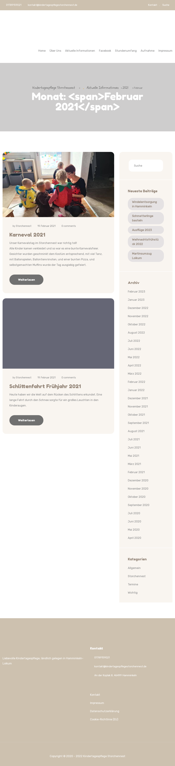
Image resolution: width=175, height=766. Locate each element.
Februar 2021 (136, 472)
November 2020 (138, 488)
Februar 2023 (136, 291)
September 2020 (138, 505)
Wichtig (133, 592)
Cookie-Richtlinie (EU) (104, 719)
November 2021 (138, 406)
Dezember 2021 (138, 398)
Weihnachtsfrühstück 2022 (145, 242)
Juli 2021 (134, 439)
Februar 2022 (136, 382)
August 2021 (136, 431)
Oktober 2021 (136, 414)
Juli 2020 (134, 513)
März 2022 (135, 373)
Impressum (165, 50)
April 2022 (134, 365)
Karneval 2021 (27, 235)
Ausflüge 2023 (142, 230)
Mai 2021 (133, 455)
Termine (133, 584)
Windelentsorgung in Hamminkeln (144, 204)
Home (42, 50)
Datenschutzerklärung (104, 711)
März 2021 (134, 464)
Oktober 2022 (136, 324)
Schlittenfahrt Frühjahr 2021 (45, 386)
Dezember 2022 (138, 308)
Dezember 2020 (138, 480)
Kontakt (152, 5)
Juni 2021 (134, 447)
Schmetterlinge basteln (142, 218)
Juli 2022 (134, 340)
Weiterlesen (26, 279)
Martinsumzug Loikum (142, 256)
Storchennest (23, 226)
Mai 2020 (134, 529)
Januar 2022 (136, 390)
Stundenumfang (126, 50)
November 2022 (138, 316)
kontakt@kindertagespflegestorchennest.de (52, 5)
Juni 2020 (134, 521)
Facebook (105, 50)
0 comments (69, 226)
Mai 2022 (134, 357)
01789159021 (13, 5)
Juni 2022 (134, 349)
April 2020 (134, 538)
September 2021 (138, 423)
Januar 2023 (136, 299)
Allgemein (134, 568)
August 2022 (136, 332)
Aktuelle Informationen (80, 50)
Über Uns (55, 50)
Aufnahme (147, 50)
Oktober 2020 (136, 496)
